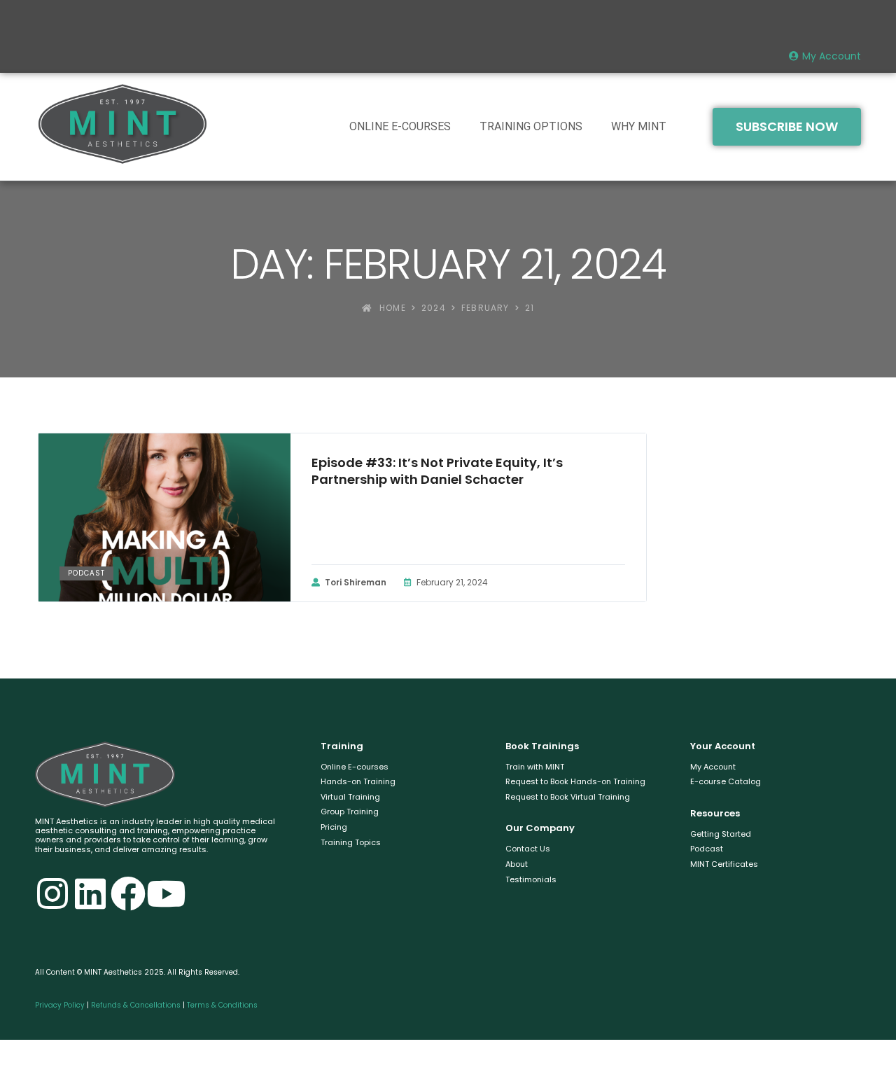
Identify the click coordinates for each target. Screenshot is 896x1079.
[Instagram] (52, 893)
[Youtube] (165, 893)
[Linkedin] (90, 893)
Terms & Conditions (222, 1005)
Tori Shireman (355, 582)
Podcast (86, 573)
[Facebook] (128, 893)
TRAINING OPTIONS (530, 126)
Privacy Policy (60, 1005)
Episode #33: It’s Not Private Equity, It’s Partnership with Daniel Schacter (437, 471)
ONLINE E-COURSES (400, 126)
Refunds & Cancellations (136, 1005)
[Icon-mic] (203, 893)
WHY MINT (638, 126)
